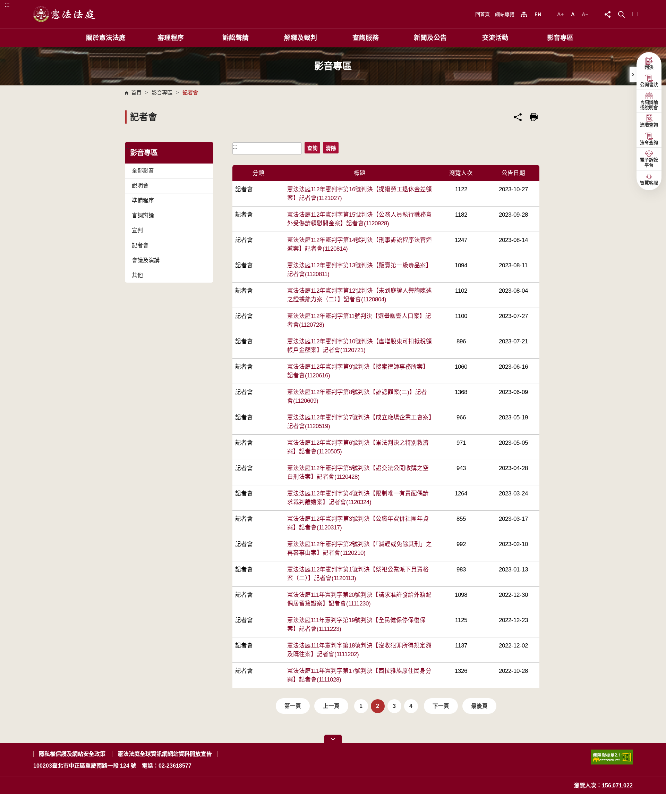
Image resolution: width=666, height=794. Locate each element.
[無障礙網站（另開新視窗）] (612, 760)
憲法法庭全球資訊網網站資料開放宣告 (165, 754)
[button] (621, 13)
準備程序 (143, 200)
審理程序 (170, 37)
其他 (137, 275)
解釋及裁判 (300, 37)
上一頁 (331, 706)
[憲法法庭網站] (64, 14)
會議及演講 (146, 260)
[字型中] (573, 13)
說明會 (140, 186)
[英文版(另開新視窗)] (537, 14)
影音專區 (560, 37)
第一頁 (292, 706)
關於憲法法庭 (106, 37)
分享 (518, 117)
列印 (534, 117)
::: (7, 4)
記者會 (140, 245)
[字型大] (561, 13)
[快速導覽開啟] (333, 739)
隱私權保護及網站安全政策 (72, 754)
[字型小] (585, 13)
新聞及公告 (430, 37)
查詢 (312, 148)
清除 (331, 148)
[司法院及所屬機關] (524, 14)
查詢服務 (365, 37)
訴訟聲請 (235, 37)
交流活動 (495, 37)
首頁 (136, 92)
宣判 (137, 230)
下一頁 (441, 706)
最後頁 (479, 706)
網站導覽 (504, 14)
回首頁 (482, 14)
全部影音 (143, 171)
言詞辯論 (143, 215)
